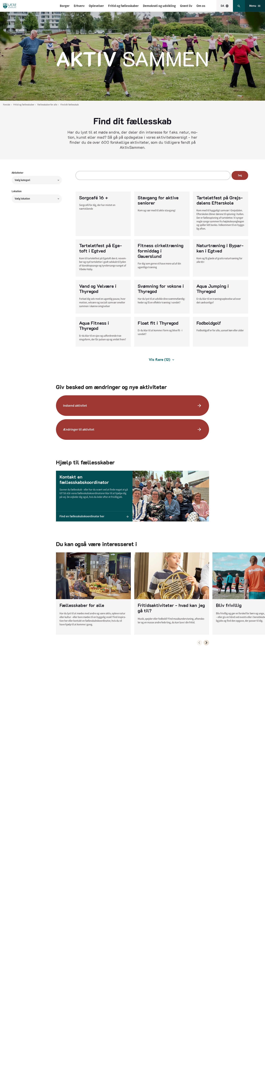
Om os (200, 6)
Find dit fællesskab (69, 104)
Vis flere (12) (159, 359)
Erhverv (79, 6)
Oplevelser (96, 6)
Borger (64, 6)
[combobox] (224, 6)
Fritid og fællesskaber (123, 6)
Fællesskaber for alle (47, 104)
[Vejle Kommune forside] (9, 5)
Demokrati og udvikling (159, 6)
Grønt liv (186, 6)
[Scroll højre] (206, 642)
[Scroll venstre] (199, 642)
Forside (6, 104)
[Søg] (239, 6)
